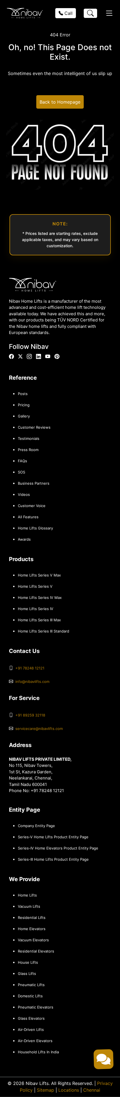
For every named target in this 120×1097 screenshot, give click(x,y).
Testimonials (28, 438)
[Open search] (90, 13)
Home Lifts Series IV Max (40, 597)
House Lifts (28, 962)
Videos (24, 494)
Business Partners (33, 483)
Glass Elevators (31, 1018)
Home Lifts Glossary (35, 528)
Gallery (24, 416)
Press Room (28, 449)
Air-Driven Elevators (35, 1040)
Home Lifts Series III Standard (43, 631)
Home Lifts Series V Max (39, 575)
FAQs (22, 461)
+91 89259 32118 (30, 715)
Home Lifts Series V (35, 586)
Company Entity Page (36, 825)
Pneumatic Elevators (35, 1007)
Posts (23, 393)
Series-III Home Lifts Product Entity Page (53, 859)
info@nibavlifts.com (32, 681)
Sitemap (45, 1090)
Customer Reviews (34, 427)
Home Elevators (31, 928)
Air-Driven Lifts (31, 1029)
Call (68, 13)
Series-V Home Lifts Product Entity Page (53, 837)
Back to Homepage (60, 102)
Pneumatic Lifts (31, 984)
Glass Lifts (27, 973)
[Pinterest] (56, 356)
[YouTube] (47, 356)
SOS (21, 472)
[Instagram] (29, 356)
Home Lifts (27, 895)
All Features (28, 517)
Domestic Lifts (30, 996)
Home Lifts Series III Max (39, 620)
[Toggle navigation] (109, 13)
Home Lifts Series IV (35, 608)
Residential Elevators (36, 951)
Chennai (91, 1090)
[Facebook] (11, 356)
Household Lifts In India (38, 1052)
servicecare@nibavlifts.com (39, 728)
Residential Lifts (31, 917)
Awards (24, 539)
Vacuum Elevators (33, 940)
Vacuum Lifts (29, 906)
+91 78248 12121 (29, 668)
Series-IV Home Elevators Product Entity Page (58, 848)
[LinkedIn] (38, 356)
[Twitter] (20, 356)
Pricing (24, 405)
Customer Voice (31, 505)
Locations (68, 1090)
